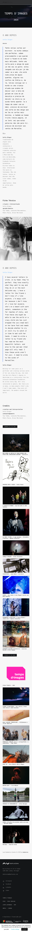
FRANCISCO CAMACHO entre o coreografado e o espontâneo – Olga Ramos (16, 742)
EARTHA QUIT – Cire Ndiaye (10, 785)
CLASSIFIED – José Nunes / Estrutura (13, 574)
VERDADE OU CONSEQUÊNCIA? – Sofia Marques (15, 803)
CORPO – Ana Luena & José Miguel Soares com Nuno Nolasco (16, 595)
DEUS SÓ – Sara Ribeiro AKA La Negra (13, 764)
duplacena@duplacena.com (10, 874)
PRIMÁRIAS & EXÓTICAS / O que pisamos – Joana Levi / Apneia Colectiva (14, 618)
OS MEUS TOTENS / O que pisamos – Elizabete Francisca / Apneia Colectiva (16, 537)
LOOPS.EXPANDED (7, 904)
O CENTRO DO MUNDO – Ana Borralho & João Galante (15, 506)
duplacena (25, 852)
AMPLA (4, 908)
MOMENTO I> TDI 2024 (10, 655)
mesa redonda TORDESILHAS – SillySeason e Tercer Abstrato (15, 723)
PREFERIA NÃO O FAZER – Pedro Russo (13, 484)
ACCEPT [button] (24, 929)
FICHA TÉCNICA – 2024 (9, 685)
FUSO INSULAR (11, 901)
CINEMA (10, 908)
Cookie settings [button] (15, 929)
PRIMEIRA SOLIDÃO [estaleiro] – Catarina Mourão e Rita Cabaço (15, 649)
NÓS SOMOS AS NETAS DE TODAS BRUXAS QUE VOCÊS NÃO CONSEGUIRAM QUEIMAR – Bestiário (15, 454)
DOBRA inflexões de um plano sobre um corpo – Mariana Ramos (15, 822)
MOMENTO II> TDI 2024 (10, 426)
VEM (15, 904)
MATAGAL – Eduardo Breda (10, 844)
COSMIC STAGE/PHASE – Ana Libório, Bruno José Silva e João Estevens (15, 707)
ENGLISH (5, 43)
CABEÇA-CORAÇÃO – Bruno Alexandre (12, 556)
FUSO (4, 901)
